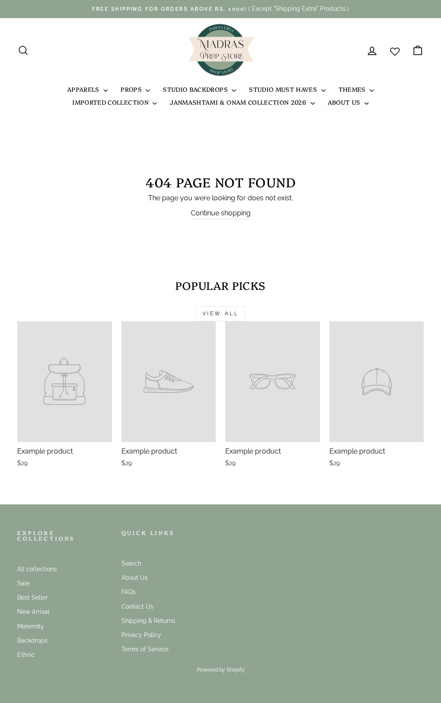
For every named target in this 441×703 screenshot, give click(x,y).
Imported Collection (111, 102)
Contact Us (137, 606)
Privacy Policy (141, 634)
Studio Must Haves (284, 89)
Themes (353, 89)
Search (131, 563)
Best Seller (32, 597)
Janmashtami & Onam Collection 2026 (239, 102)
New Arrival (33, 611)
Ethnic (26, 654)
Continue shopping (221, 213)
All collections (37, 569)
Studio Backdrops (196, 89)
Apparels (84, 89)
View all (220, 314)
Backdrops (32, 640)
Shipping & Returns (148, 620)
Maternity (30, 626)
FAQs (128, 591)
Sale (23, 583)
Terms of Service (144, 649)
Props (132, 89)
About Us (345, 102)
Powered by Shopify (221, 670)
